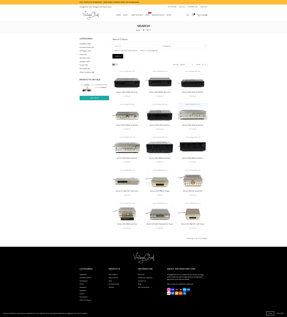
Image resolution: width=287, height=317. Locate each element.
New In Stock (113, 278)
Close (270, 313)
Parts (82, 284)
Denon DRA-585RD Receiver (160, 92)
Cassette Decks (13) (87, 47)
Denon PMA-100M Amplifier (192, 92)
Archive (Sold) (114, 284)
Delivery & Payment (145, 278)
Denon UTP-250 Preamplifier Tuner (160, 224)
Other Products (85, 300)
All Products (113, 274)
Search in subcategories (149, 51)
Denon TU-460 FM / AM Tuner (127, 191)
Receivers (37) (85, 58)
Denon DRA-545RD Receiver (127, 92)
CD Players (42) (85, 51)
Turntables (84, 297)
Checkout (203, 7)
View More (94, 98)
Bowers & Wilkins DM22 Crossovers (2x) (102, 85)
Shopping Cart (193, 7)
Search (148, 30)
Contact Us (142, 281)
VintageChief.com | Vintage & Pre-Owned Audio (96, 7)
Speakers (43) (85, 62)
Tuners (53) (84, 65)
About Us (141, 274)
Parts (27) (83, 54)
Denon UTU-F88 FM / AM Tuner (192, 224)
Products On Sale (90, 80)
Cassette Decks (85, 278)
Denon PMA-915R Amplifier (127, 158)
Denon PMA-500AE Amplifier (127, 125)
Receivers (83, 287)
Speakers (83, 291)
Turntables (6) (85, 69)
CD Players (84, 281)
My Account (172, 7)
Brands (111, 287)
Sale (110, 281)
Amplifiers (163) (85, 44)
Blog (139, 284)
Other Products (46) (87, 72)
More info (280, 313)
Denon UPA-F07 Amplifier (192, 191)
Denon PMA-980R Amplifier (160, 158)
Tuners (82, 294)
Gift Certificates (143, 287)
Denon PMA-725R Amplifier (192, 125)
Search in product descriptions (126, 51)
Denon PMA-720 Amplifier (160, 125)
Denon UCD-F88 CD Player (160, 191)
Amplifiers (83, 274)
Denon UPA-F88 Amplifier (127, 224)
